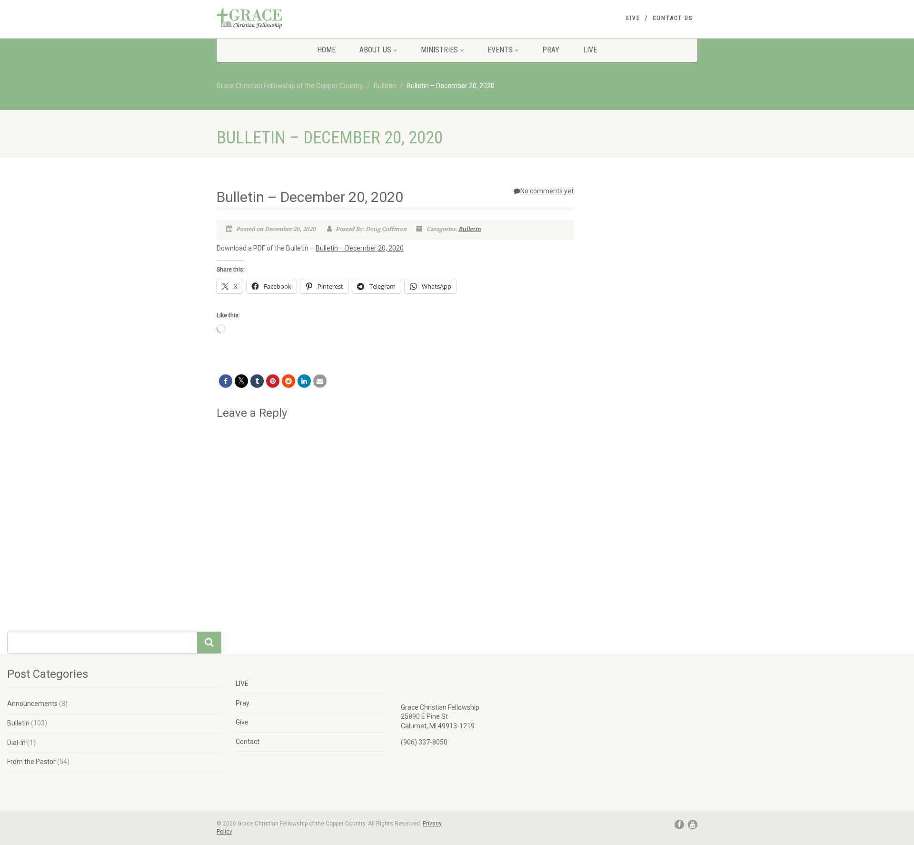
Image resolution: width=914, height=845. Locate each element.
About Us (375, 49)
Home (326, 49)
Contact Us (673, 18)
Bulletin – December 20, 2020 (360, 248)
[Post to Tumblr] (257, 381)
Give (633, 18)
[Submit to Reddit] (288, 381)
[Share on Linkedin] (304, 381)
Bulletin (469, 229)
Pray (550, 49)
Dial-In (16, 742)
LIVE (590, 49)
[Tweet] (241, 381)
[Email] (320, 381)
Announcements (32, 703)
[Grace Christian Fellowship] (292, 18)
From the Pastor (31, 761)
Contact (247, 741)
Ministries (439, 49)
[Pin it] (272, 381)
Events (500, 49)
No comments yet (547, 191)
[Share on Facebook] (225, 381)
